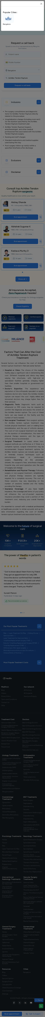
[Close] (41, 3)
